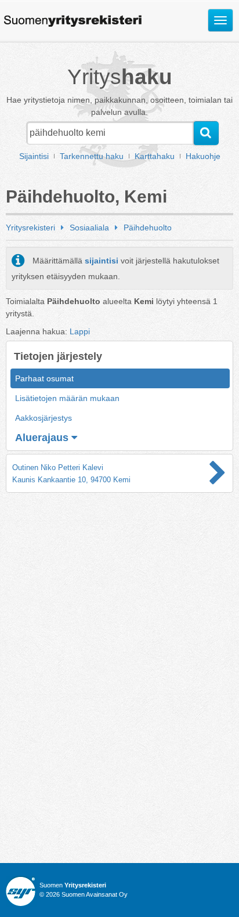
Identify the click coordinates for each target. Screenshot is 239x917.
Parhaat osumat (44, 378)
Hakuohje (203, 156)
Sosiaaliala (89, 227)
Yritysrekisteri (30, 227)
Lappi (80, 331)
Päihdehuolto (148, 227)
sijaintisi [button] (101, 260)
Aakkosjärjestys (43, 418)
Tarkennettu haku (92, 156)
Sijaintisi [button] (34, 156)
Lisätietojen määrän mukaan (67, 398)
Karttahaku (155, 156)
